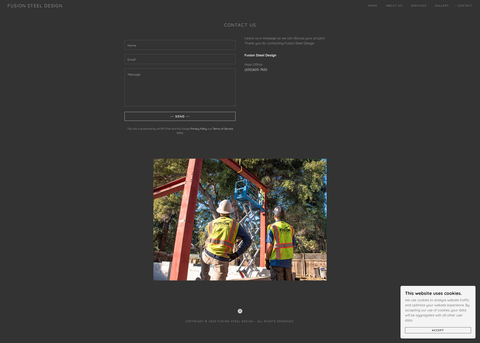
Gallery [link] (442, 5)
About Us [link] (394, 5)
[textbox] (180, 45)
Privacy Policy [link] (199, 128)
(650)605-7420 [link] (255, 69)
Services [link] (419, 5)
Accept (438, 330)
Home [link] (372, 5)
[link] (35, 6)
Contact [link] (465, 5)
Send (180, 116)
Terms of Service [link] (223, 128)
